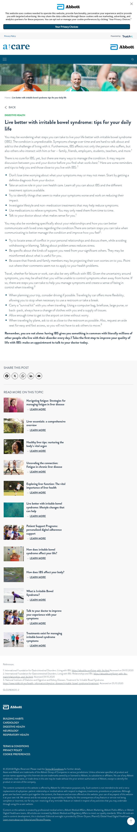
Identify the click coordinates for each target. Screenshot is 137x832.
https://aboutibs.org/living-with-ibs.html (90, 670)
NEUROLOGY (11, 731)
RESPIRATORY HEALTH (16, 735)
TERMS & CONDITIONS (16, 746)
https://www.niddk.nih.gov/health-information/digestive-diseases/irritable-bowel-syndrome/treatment (51, 683)
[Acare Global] (16, 47)
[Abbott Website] (68, 711)
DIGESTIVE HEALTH (14, 727)
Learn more (38, 409)
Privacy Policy (10, 36)
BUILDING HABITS (13, 719)
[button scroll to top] (131, 821)
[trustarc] (127, 36)
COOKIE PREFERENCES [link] (16, 754)
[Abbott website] (122, 47)
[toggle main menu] (5, 59)
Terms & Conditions (54, 769)
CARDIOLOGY (11, 723)
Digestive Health (15, 115)
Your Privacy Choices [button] (66, 26)
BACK (12, 107)
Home (7, 97)
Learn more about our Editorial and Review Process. (27, 819)
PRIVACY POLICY (12, 750)
